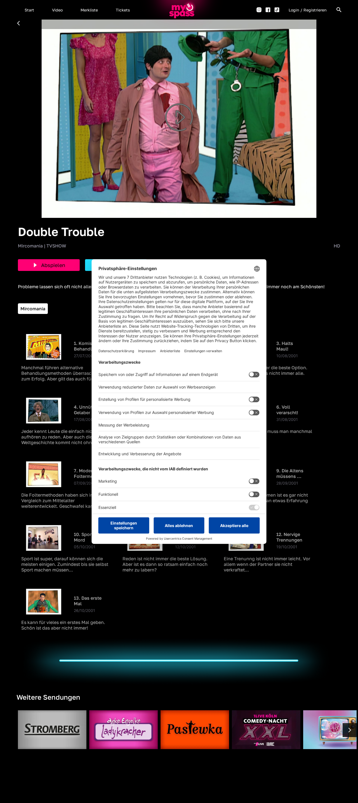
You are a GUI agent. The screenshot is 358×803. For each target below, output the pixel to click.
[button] (29, 10)
